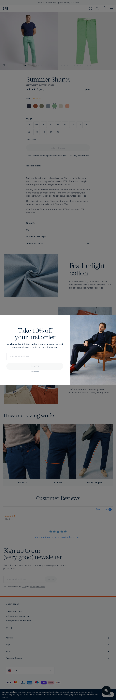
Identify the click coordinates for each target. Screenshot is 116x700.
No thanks (35, 371)
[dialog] (58, 350)
